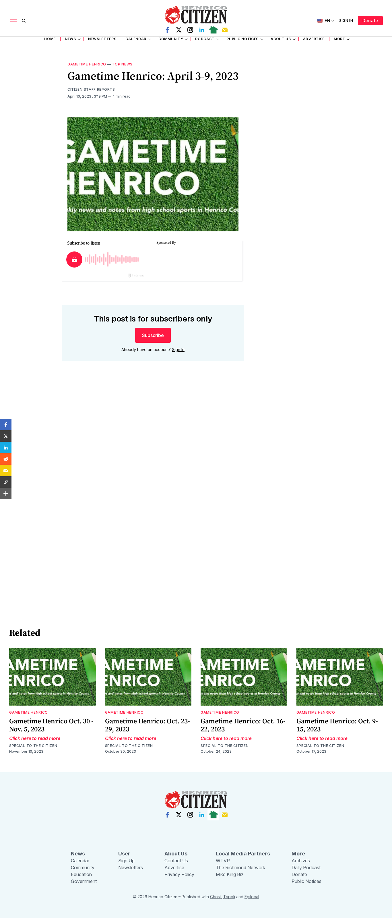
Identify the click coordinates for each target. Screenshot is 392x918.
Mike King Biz (230, 874)
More (339, 39)
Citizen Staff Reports (91, 89)
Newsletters (102, 39)
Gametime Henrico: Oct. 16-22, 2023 (243, 725)
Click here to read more (34, 738)
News (70, 39)
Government (84, 881)
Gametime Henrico (86, 64)
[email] (224, 30)
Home (50, 39)
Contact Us (176, 860)
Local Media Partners (243, 854)
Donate (370, 20)
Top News (122, 64)
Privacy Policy (179, 874)
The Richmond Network (240, 867)
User (124, 854)
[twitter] (179, 30)
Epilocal (251, 896)
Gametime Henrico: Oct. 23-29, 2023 (147, 725)
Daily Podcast (306, 867)
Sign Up (126, 860)
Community (170, 39)
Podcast (204, 39)
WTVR (223, 860)
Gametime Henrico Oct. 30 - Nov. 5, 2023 (51, 725)
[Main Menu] (13, 20)
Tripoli (229, 896)
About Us (281, 39)
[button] (5, 424)
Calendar (135, 39)
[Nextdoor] (213, 30)
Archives (301, 860)
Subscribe (153, 335)
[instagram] (190, 30)
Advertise (314, 39)
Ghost (215, 896)
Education (81, 874)
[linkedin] (201, 30)
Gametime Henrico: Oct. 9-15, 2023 (337, 725)
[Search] (24, 20)
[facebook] (167, 30)
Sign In (346, 20)
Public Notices (242, 39)
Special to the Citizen (33, 745)
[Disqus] (153, 448)
